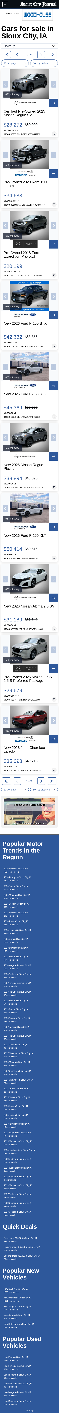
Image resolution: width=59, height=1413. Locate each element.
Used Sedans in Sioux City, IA (17, 1376)
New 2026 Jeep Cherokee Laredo (24, 749)
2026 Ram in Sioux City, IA (16, 923)
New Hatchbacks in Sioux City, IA (19, 1325)
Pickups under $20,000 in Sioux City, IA (22, 1248)
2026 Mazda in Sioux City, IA (17, 896)
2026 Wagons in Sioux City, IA (17, 967)
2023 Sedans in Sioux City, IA (17, 1160)
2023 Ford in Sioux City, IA (16, 1011)
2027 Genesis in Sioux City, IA (17, 1072)
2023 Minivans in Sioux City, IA (18, 1187)
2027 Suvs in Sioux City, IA (16, 914)
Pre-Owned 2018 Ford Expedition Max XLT (21, 254)
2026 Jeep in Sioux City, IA (16, 905)
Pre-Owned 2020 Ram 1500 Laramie (26, 184)
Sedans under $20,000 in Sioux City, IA (22, 1257)
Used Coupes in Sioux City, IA (17, 1403)
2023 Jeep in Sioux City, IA (16, 1090)
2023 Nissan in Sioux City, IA (17, 1020)
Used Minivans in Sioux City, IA (18, 1385)
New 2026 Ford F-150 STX (25, 323)
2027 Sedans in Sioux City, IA (17, 1196)
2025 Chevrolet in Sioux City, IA (18, 1081)
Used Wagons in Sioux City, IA (17, 1394)
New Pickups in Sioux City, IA (17, 1299)
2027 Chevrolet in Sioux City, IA (18, 1055)
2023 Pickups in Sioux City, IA (17, 993)
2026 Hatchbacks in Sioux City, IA (19, 1152)
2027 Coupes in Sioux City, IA (17, 1213)
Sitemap (29, 1410)
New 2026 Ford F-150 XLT (25, 535)
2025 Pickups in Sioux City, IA (17, 1037)
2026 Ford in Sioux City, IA (16, 888)
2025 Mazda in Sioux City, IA (17, 1064)
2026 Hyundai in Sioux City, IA (17, 932)
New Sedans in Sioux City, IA (17, 1317)
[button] (5, 84)
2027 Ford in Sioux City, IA (16, 958)
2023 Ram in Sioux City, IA (16, 1108)
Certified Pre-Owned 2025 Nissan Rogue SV (24, 113)
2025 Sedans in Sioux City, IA (17, 1178)
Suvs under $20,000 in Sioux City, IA (20, 1240)
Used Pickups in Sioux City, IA (17, 1367)
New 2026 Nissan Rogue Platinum (23, 466)
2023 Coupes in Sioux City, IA (17, 1204)
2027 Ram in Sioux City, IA (16, 1046)
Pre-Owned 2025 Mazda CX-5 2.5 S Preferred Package (28, 678)
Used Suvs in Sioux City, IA (16, 1359)
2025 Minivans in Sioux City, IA (18, 1143)
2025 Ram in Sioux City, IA (16, 1116)
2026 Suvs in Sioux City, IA (16, 870)
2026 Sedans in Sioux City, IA (17, 976)
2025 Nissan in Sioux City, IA (17, 1099)
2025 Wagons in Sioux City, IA (17, 1169)
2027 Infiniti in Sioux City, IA (16, 1028)
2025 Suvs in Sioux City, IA (16, 940)
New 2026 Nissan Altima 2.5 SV (29, 606)
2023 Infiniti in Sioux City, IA (16, 1125)
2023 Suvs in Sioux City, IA (16, 949)
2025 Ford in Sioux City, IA (16, 1002)
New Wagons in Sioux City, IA (17, 1308)
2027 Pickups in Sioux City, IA (17, 984)
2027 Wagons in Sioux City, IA (17, 1134)
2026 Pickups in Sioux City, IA (17, 879)
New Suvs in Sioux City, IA (16, 1290)
